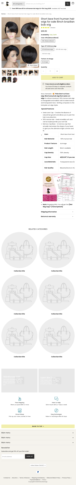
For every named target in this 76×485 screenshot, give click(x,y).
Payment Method (35, 480)
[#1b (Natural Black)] (48, 43)
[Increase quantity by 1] (57, 71)
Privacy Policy (66, 478)
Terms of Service (25, 478)
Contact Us (7, 478)
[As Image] (45, 64)
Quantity (44, 67)
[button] (4, 73)
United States (37, 465)
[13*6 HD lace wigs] (61, 51)
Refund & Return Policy (53, 478)
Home (3, 14)
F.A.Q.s (44, 480)
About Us (15, 478)
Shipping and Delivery (38, 478)
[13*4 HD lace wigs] (48, 51)
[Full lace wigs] (46, 56)
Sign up (30, 456)
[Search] (67, 4)
